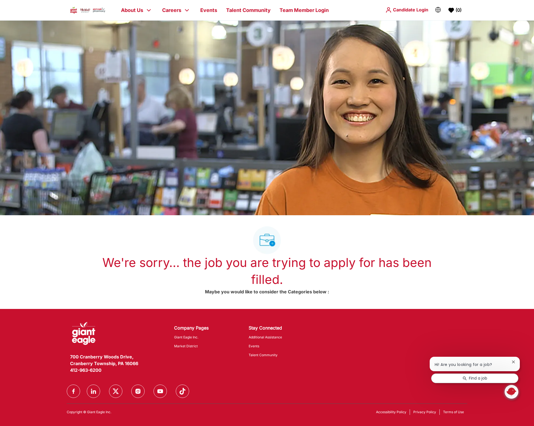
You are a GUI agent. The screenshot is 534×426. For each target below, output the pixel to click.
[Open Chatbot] (511, 392)
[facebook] (73, 391)
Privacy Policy (424, 412)
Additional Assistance (265, 337)
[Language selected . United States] (438, 10)
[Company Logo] (88, 10)
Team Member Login (304, 10)
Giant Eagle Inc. (186, 337)
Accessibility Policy (391, 412)
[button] (406, 10)
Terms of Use (453, 412)
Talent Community (248, 10)
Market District (186, 346)
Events (208, 10)
